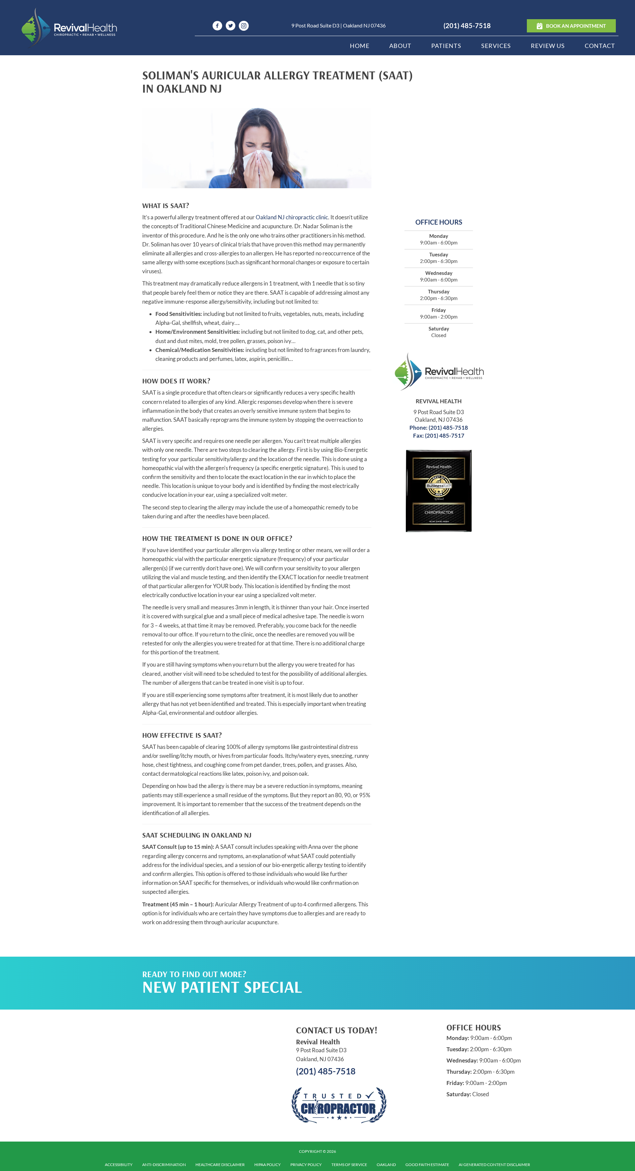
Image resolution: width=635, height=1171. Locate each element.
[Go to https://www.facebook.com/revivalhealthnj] (217, 26)
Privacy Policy (306, 1164)
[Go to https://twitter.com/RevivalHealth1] (230, 26)
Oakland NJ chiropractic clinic (292, 217)
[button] (430, 970)
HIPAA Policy (267, 1164)
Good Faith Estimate (427, 1164)
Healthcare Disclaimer (220, 1164)
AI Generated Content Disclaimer (494, 1164)
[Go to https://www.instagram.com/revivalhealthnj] (244, 26)
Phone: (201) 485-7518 (438, 427)
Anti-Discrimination (164, 1164)
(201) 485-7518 (467, 25)
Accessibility (119, 1164)
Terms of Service (349, 1164)
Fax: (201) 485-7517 (438, 435)
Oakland (386, 1164)
